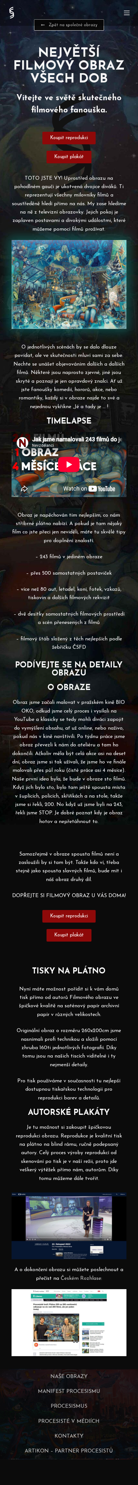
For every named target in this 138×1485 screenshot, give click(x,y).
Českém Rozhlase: (81, 1278)
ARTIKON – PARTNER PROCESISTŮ (69, 1451)
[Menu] (127, 13)
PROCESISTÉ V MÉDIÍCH (68, 1421)
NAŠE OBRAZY (69, 1376)
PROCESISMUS (69, 1406)
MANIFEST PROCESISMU (69, 1391)
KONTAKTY (69, 1436)
